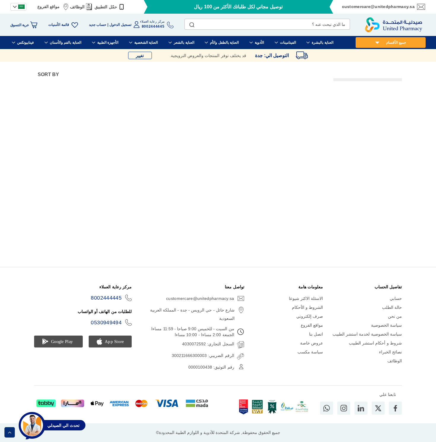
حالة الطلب (392, 307)
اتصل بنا (316, 334)
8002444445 (106, 298)
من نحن (395, 316)
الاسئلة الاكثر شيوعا (306, 298)
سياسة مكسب (310, 352)
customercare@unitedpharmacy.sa (378, 6)
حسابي (396, 298)
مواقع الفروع (48, 6)
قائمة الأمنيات (58, 25)
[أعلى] (9, 432)
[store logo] (394, 25)
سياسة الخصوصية (386, 325)
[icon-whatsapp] (326, 408)
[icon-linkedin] (360, 408)
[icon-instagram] (343, 408)
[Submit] (191, 23)
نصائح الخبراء (390, 352)
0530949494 (106, 322)
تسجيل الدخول (120, 25)
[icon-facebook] (395, 408)
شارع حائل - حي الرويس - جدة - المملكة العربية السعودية (192, 314)
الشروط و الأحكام (307, 307)
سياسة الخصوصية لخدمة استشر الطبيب (367, 334)
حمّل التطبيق (106, 6)
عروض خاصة (311, 343)
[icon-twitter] (378, 408)
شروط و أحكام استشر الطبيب (375, 343)
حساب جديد (97, 25)
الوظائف (77, 6)
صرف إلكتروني (309, 316)
